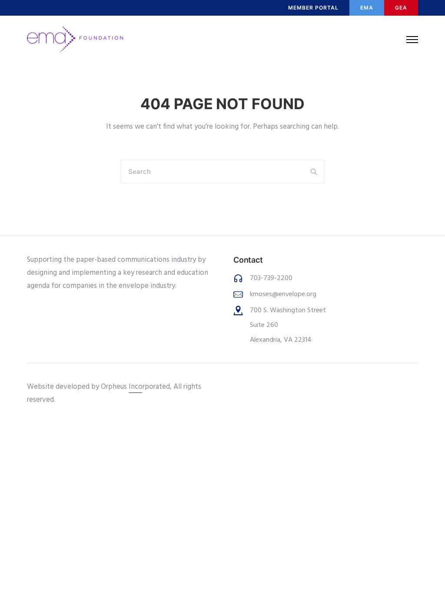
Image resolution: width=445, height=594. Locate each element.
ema (366, 7)
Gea (401, 7)
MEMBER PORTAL (313, 7)
